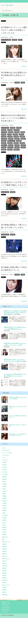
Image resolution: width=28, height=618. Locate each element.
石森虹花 (4, 563)
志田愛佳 (17, 138)
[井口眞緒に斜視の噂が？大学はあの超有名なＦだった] (14, 291)
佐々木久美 (16, 129)
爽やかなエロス (6, 558)
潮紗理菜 (22, 143)
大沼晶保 (4, 491)
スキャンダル (5, 455)
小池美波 (16, 136)
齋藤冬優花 (16, 149)
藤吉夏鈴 (4, 572)
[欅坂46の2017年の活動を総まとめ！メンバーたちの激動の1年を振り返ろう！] (14, 166)
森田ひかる (4, 536)
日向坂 (3, 522)
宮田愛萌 (15, 134)
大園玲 (3, 488)
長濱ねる (17, 147)
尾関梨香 (22, 136)
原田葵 (22, 132)
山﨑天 (3, 512)
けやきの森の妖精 (7, 5)
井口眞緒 (14, 39)
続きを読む (24, 66)
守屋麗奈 (4, 496)
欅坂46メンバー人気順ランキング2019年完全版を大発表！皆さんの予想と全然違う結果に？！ (15, 312)
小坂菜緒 (4, 136)
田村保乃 (4, 560)
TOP (6, 10)
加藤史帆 (17, 132)
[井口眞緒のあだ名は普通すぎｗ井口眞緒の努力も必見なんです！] (14, 99)
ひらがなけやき (5, 127)
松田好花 (4, 532)
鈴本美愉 (4, 147)
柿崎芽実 (4, 140)
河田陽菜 (19, 140)
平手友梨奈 (4, 138)
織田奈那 (11, 145)
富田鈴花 (21, 134)
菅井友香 (17, 145)
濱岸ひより (4, 145)
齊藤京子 (10, 149)
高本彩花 (23, 147)
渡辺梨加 (4, 143)
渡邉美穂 (16, 143)
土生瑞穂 (4, 134)
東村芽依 (23, 138)
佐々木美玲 (4, 132)
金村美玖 (23, 145)
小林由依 (10, 136)
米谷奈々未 (4, 565)
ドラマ (3, 457)
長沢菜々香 (10, 147)
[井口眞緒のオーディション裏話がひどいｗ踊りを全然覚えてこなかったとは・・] (14, 56)
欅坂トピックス (11, 140)
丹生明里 (19, 127)
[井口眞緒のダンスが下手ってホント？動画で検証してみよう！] (14, 209)
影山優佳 (11, 138)
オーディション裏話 (6, 39)
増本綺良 (4, 486)
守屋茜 (9, 134)
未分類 (20, 39)
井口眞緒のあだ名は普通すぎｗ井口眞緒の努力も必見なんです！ (14, 75)
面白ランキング (6, 585)
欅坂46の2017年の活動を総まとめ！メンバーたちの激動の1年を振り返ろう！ (13, 118)
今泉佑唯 (10, 129)
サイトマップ (5, 611)
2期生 (3, 447)
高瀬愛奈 (4, 149)
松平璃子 (4, 529)
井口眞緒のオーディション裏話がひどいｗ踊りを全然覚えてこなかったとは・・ (14, 30)
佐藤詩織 (11, 132)
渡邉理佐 (10, 143)
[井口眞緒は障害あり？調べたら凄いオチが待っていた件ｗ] (14, 251)
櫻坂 (3, 539)
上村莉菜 (12, 127)
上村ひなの (4, 460)
